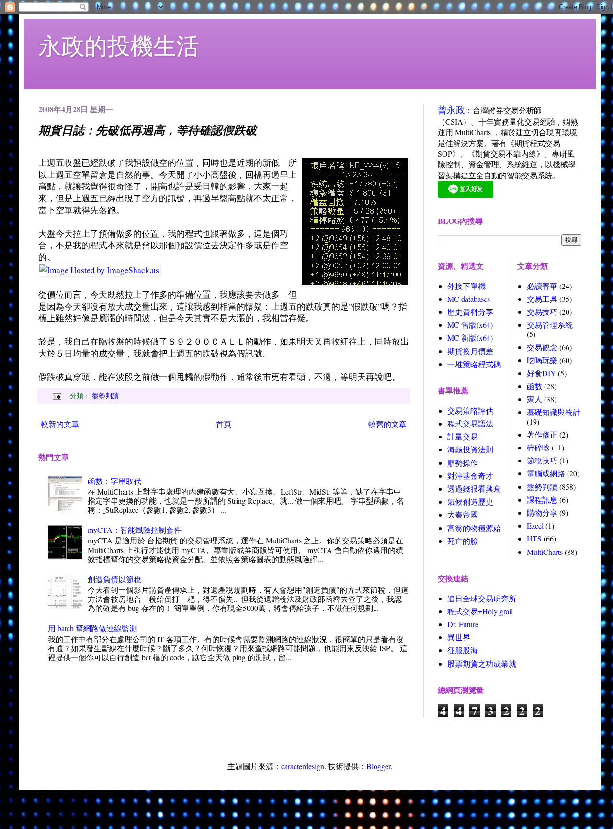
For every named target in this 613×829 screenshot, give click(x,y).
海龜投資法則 (470, 449)
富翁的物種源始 (474, 528)
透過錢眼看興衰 (474, 489)
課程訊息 (542, 500)
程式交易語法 (470, 423)
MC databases (468, 299)
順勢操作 (462, 463)
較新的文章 (60, 424)
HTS (534, 538)
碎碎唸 (538, 447)
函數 (534, 386)
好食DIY (541, 373)
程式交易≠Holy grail (480, 611)
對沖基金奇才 (470, 476)
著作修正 (542, 434)
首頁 (223, 424)
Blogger (378, 766)
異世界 (458, 637)
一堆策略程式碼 (474, 364)
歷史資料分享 (470, 312)
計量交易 (462, 436)
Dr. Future (462, 624)
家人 (534, 399)
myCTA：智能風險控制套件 (135, 530)
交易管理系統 (550, 325)
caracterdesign (302, 766)
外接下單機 (466, 286)
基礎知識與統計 (553, 412)
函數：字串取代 (114, 481)
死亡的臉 (462, 541)
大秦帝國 (462, 514)
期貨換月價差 (470, 351)
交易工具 (542, 299)
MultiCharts (545, 552)
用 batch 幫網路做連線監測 (92, 628)
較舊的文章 (387, 424)
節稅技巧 (542, 460)
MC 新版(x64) (470, 338)
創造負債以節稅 (114, 579)
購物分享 (542, 512)
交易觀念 (542, 347)
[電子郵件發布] (56, 395)
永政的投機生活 (118, 45)
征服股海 (462, 650)
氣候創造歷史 (470, 501)
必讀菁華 (542, 286)
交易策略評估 (470, 410)
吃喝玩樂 (542, 360)
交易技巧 (542, 312)
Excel (535, 525)
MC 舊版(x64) (470, 325)
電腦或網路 (546, 473)
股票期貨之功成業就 (481, 663)
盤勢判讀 (105, 395)
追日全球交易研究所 (481, 598)
